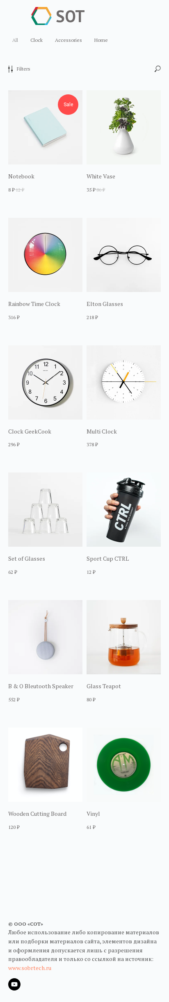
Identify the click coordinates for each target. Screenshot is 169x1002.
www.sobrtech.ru (29, 968)
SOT (70, 16)
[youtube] (14, 984)
